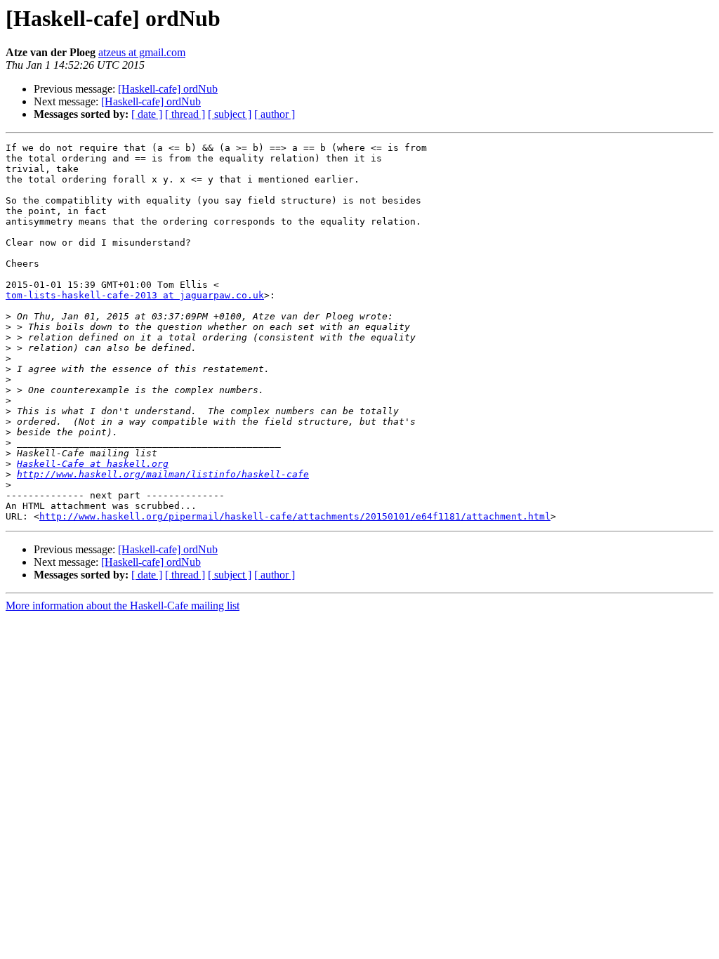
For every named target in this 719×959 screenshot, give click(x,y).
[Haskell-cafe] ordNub (168, 89)
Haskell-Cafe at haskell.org (93, 463)
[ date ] (146, 114)
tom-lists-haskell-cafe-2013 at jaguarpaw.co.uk (135, 295)
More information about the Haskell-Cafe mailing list (122, 605)
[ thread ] (185, 114)
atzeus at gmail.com (141, 52)
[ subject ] (229, 114)
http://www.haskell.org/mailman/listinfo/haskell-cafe (163, 474)
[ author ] (274, 114)
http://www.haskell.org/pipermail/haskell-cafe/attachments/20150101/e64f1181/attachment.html (294, 516)
